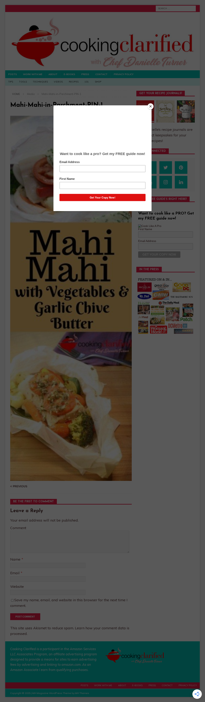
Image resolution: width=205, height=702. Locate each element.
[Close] (151, 106)
